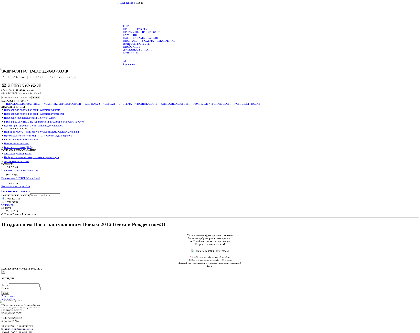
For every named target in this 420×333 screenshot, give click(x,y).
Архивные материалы (16, 161)
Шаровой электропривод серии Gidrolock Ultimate (32, 109)
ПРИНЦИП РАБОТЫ (135, 29)
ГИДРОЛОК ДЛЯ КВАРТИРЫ (21, 103)
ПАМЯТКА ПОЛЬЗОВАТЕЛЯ (140, 37)
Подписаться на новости (15, 195)
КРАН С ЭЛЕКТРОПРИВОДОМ (211, 103)
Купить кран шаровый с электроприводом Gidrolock (33, 125)
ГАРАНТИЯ (130, 34)
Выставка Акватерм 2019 (15, 186)
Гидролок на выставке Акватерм (19, 170)
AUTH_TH (129, 61)
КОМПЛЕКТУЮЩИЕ (246, 103)
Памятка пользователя (16, 143)
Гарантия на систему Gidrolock (21, 139)
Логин (5, 285)
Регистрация (8, 296)
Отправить (7, 204)
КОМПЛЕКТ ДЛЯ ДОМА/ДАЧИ (61, 103)
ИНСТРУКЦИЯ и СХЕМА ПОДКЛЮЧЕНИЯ (149, 40)
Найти (36, 97)
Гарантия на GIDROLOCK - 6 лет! (20, 178)
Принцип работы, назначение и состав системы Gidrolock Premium (41, 131)
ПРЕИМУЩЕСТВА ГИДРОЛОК (141, 32)
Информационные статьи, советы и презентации (31, 157)
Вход (5, 293)
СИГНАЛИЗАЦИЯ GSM (174, 103)
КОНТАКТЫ (130, 52)
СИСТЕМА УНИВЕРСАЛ (99, 103)
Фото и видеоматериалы (18, 153)
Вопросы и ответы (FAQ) (18, 147)
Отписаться (11, 201)
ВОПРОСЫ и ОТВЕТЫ (136, 43)
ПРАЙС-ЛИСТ (131, 46)
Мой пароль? (8, 299)
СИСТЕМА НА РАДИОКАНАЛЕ (137, 103)
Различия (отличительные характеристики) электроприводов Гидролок (44, 121)
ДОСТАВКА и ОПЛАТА (137, 49)
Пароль (5, 288)
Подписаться (12, 198)
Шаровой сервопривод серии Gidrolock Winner (30, 117)
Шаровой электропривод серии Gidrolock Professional (34, 113)
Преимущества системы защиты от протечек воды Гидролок (38, 135)
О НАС (127, 26)
